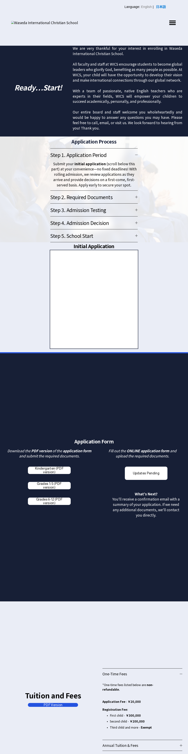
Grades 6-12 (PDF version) (49, 501)
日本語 (161, 7)
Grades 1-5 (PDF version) (49, 485)
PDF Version (53, 705)
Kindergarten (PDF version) (49, 470)
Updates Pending (146, 473)
